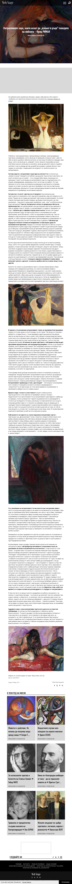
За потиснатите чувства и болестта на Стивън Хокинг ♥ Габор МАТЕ (20, 779)
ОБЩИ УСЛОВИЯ (51, 864)
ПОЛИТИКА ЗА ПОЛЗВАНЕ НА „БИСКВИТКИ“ (36, 868)
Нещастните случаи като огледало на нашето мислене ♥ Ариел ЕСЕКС (50, 731)
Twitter (57, 685)
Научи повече (26, 882)
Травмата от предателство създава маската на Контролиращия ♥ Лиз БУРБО (20, 826)
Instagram (62, 685)
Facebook (54, 685)
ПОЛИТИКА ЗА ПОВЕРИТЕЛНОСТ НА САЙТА (50, 866)
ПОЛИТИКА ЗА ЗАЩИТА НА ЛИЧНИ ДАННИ (22, 866)
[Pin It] (59, 685)
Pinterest (37, 877)
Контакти (26, 864)
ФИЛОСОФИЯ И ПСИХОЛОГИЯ (36, 36)
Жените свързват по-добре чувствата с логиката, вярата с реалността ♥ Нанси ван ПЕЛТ (50, 826)
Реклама (18, 864)
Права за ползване (38, 864)
